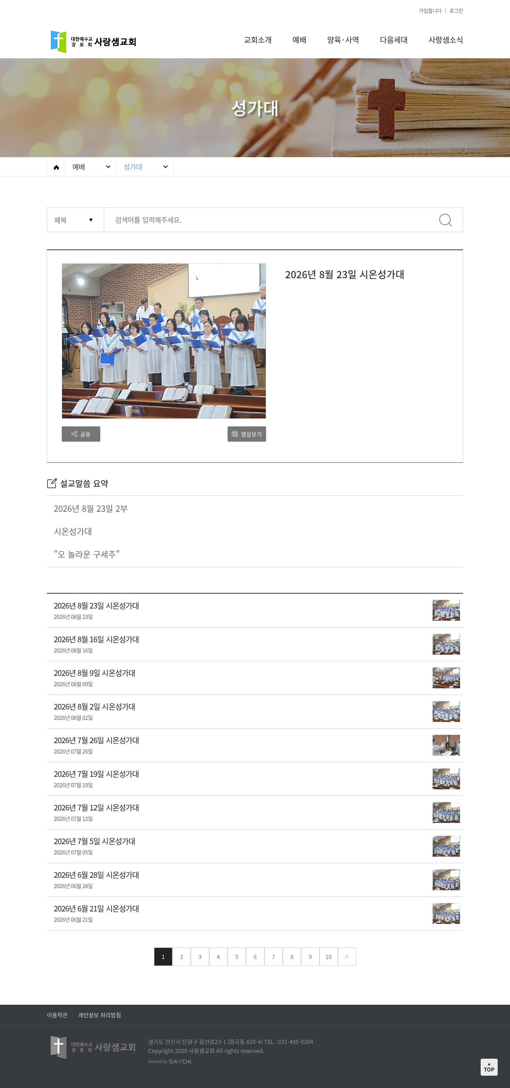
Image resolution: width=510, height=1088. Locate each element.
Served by (158, 1061)
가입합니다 (430, 10)
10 (328, 956)
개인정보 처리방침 (99, 1015)
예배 (79, 167)
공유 (85, 434)
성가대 (133, 167)
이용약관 (57, 1015)
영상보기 (251, 434)
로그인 (456, 10)
